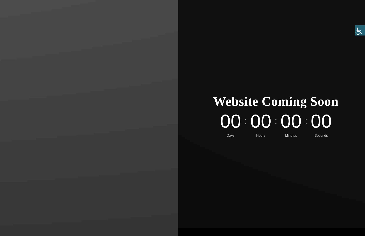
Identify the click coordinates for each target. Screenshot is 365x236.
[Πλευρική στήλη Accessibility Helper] (360, 30)
